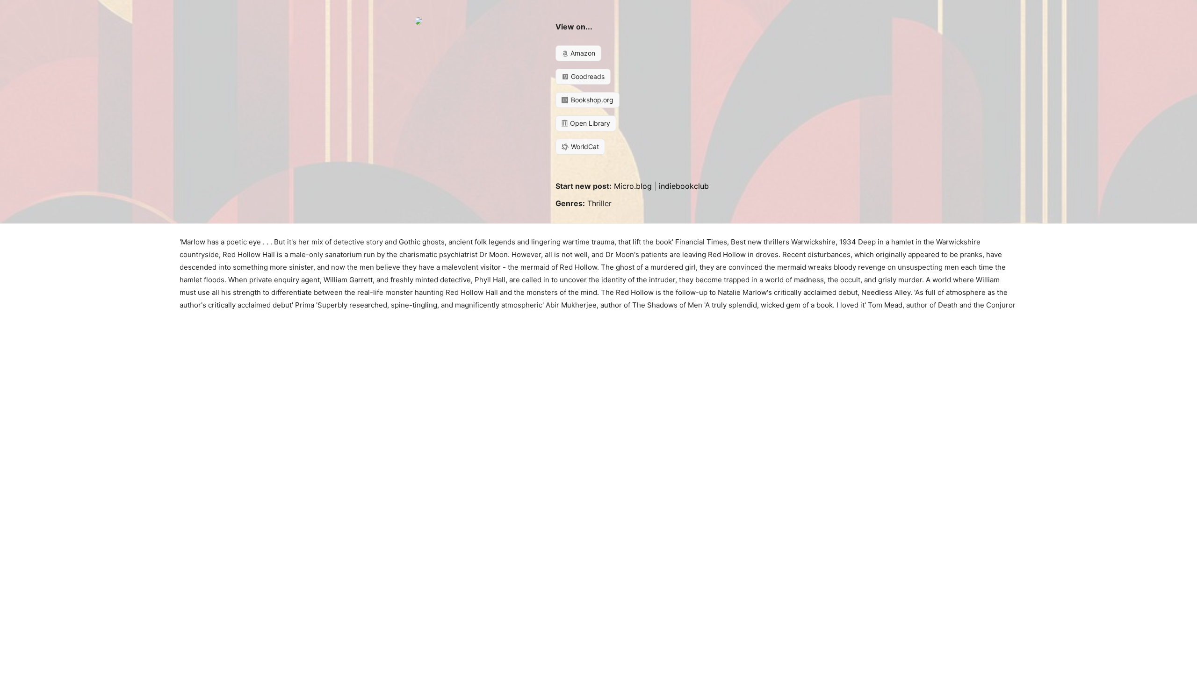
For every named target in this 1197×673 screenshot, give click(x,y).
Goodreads (587, 76)
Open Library (589, 123)
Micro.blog (633, 186)
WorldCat (584, 146)
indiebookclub (684, 186)
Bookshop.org (591, 100)
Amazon (582, 53)
